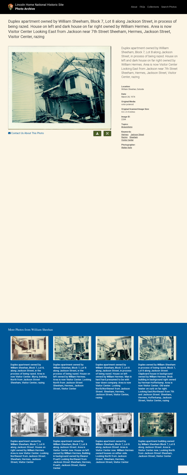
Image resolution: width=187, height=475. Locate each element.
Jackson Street (137, 134)
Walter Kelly (126, 147)
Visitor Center (127, 140)
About (134, 6)
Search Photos (169, 6)
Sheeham (134, 137)
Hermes (124, 134)
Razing (124, 137)
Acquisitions (126, 127)
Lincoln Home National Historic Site (39, 5)
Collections (153, 6)
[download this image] (96, 133)
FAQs (142, 6)
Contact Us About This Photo (27, 133)
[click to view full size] (59, 88)
